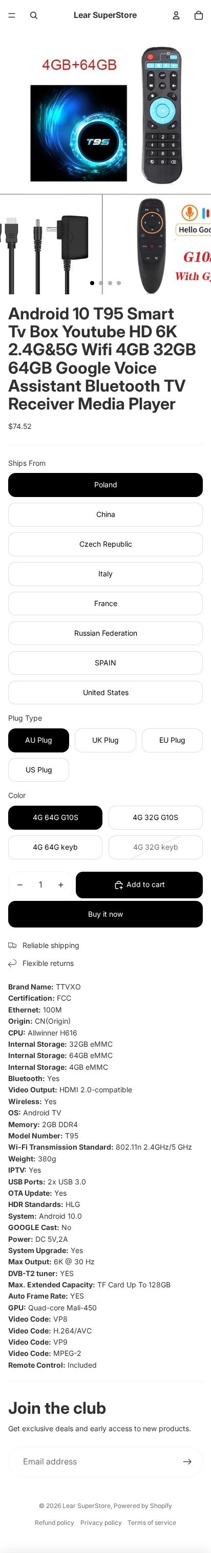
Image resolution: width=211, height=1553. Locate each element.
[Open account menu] (176, 15)
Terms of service (152, 1522)
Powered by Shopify (143, 1505)
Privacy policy (101, 1522)
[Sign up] (187, 1462)
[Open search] (34, 15)
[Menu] (12, 15)
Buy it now (105, 914)
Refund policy (54, 1522)
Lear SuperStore (86, 1505)
